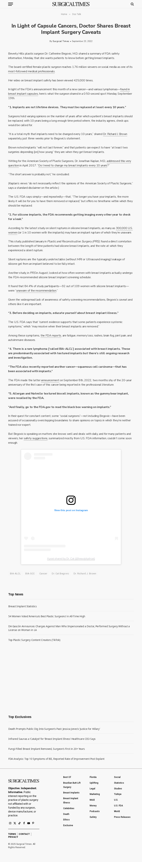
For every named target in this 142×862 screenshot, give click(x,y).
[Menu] (10, 4)
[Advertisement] (36, 678)
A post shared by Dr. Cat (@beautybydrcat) (71, 558)
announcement (50, 380)
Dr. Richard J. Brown (115, 134)
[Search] (132, 4)
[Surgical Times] (71, 4)
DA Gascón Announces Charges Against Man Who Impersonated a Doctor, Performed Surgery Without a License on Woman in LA (69, 628)
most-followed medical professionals (31, 71)
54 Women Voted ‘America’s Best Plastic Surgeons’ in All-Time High (46, 616)
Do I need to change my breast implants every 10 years (72, 165)
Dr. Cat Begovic (60, 573)
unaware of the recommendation (36, 291)
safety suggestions (36, 438)
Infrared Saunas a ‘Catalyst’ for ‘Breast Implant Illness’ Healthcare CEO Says (52, 739)
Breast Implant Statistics (22, 606)
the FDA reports (50, 335)
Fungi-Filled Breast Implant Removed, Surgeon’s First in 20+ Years (46, 749)
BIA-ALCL (15, 573)
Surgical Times (61, 41)
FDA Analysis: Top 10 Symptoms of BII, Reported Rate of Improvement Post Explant (56, 759)
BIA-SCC (30, 573)
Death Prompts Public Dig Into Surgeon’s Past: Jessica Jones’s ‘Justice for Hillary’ (54, 729)
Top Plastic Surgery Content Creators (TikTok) (34, 640)
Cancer (43, 573)
